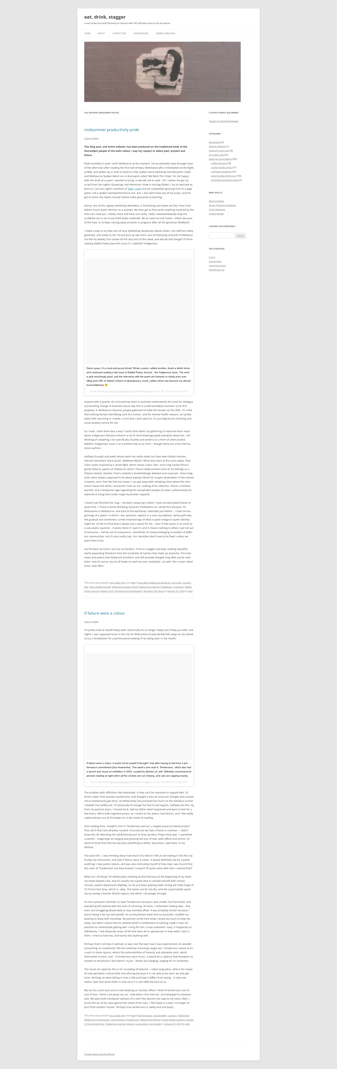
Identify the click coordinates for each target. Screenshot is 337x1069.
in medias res (141, 33)
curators (172, 1015)
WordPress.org (216, 269)
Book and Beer (216, 201)
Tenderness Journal (115, 1024)
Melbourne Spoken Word (125, 586)
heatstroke (183, 1015)
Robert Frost (106, 591)
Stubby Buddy (216, 213)
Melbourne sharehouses (97, 1019)
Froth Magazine (217, 209)
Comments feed (217, 265)
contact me (119, 33)
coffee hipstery (219, 163)
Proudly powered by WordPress (99, 1054)
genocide (176, 582)
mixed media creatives (173, 1019)
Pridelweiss (166, 586)
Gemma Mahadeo (119, 391)
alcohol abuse (145, 1015)
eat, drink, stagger (105, 17)
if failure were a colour (104, 613)
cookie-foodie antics (221, 167)
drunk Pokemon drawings (222, 205)
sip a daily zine (117, 582)
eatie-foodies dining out (223, 175)
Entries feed (215, 261)
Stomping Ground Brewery (128, 591)
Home (87, 33)
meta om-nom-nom (219, 150)
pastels (189, 1019)
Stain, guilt (134, 188)
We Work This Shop (153, 591)
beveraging (214, 142)
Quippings (178, 586)
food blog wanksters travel (225, 180)
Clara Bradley (160, 1015)
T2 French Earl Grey (94, 1024)
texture (130, 1024)
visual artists (141, 1024)
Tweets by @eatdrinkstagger (224, 121)
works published (165, 33)
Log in (212, 257)
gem (190, 591)
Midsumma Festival (149, 586)
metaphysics (132, 1019)
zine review (155, 1024)
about (101, 33)
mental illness (118, 1019)
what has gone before (220, 159)
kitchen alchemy (217, 146)
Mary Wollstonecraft (100, 586)
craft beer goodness (221, 171)
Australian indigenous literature (154, 582)
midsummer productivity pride (111, 129)
